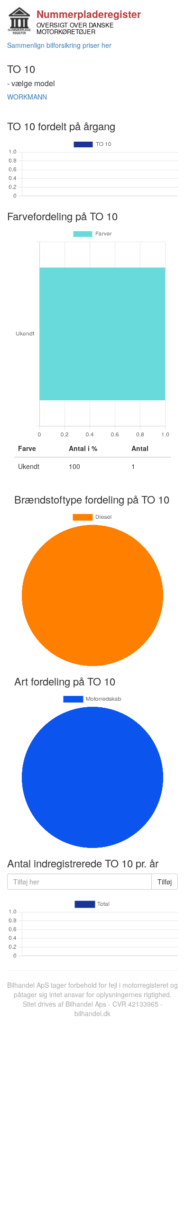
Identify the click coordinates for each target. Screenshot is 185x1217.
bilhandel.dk (92, 1013)
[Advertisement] (92, 1115)
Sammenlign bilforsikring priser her (59, 45)
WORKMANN (27, 96)
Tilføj (164, 881)
